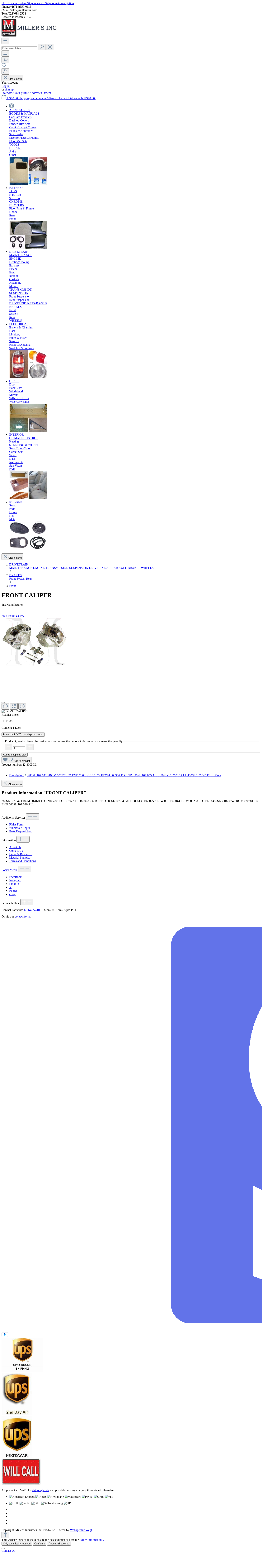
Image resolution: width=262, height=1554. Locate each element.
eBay (12, 894)
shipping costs (40, 1490)
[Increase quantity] (30, 747)
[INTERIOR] (28, 498)
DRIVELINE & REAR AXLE (108, 568)
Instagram (15, 880)
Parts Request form (20, 831)
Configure (39, 1543)
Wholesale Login (19, 828)
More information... (92, 1539)
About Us (15, 847)
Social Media (10, 870)
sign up (9, 89)
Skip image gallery (13, 615)
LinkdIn (14, 883)
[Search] (41, 47)
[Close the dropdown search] (50, 47)
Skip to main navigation (59, 3)
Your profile (21, 93)
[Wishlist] (4, 66)
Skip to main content (14, 3)
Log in (6, 86)
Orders (47, 93)
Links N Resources (20, 854)
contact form (22, 916)
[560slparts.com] (11, 106)
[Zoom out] (5, 706)
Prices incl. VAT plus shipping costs (23, 734)
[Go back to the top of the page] (5, 1535)
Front (12, 578)
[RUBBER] (28, 548)
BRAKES (134, 568)
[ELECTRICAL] (28, 377)
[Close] (3, 702)
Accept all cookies (59, 1543)
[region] (131, 665)
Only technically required (16, 1543)
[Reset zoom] (14, 706)
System (21, 578)
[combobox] (19, 48)
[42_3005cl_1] (34, 642)
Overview (8, 93)
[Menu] (5, 41)
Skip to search (36, 3)
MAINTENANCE (21, 568)
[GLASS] (28, 431)
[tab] (115, 775)
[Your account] (5, 71)
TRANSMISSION (57, 568)
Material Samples (19, 857)
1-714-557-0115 (33, 910)
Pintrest (13, 890)
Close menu (15, 78)
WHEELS (147, 568)
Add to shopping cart (14, 754)
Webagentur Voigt (81, 1530)
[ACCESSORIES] (28, 184)
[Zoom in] (22, 706)
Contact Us (16, 850)
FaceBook (15, 876)
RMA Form (16, 824)
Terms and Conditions (22, 861)
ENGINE (39, 568)
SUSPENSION (79, 568)
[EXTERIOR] (28, 248)
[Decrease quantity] (8, 747)
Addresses (36, 93)
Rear (29, 578)
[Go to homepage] (30, 35)
